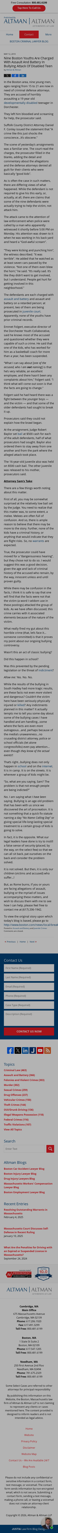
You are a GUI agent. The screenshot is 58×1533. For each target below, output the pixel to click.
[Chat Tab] (29, 766)
